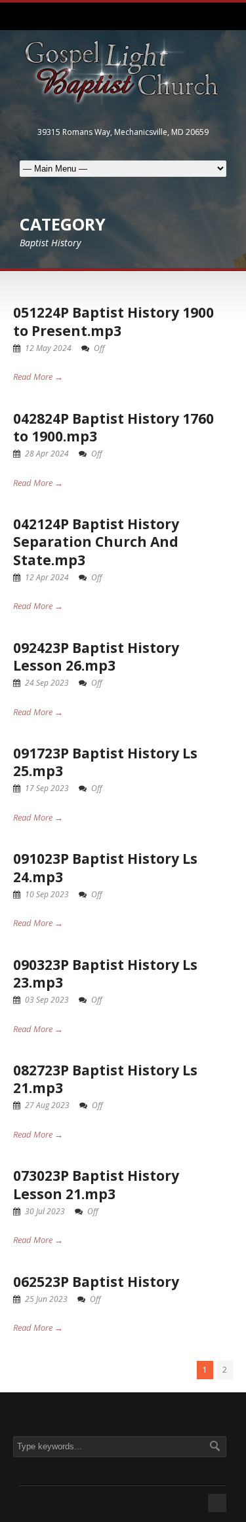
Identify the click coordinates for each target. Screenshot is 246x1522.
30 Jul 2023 (45, 1211)
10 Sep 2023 (47, 894)
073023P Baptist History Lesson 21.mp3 (96, 1184)
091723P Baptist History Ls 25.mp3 (105, 762)
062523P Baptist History (96, 1281)
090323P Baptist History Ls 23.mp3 (105, 974)
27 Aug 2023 (47, 1105)
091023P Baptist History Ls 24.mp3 (105, 867)
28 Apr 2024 (47, 453)
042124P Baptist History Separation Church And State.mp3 (96, 542)
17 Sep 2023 (47, 788)
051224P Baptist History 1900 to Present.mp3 (113, 321)
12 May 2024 (48, 348)
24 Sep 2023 (47, 682)
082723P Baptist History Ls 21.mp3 (105, 1079)
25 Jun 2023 (46, 1299)
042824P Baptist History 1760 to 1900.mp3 (113, 427)
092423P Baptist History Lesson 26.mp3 (96, 657)
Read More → (38, 376)
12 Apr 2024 (47, 577)
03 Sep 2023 (47, 999)
